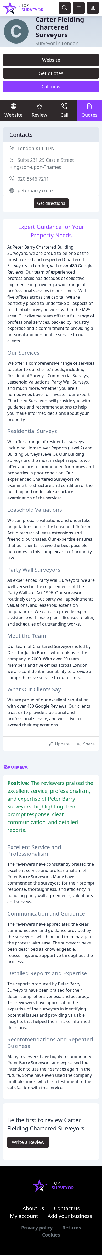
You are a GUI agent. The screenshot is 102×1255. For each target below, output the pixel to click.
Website (51, 60)
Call (64, 115)
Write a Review (28, 1142)
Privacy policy (37, 1228)
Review (39, 115)
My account (24, 1216)
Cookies (51, 1235)
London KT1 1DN (36, 148)
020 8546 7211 (33, 179)
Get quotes (51, 73)
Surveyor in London (57, 43)
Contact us (67, 1208)
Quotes (89, 115)
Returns (71, 1228)
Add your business (70, 1216)
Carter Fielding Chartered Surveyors (60, 27)
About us (33, 1208)
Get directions (51, 203)
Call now (51, 86)
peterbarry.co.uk (36, 190)
